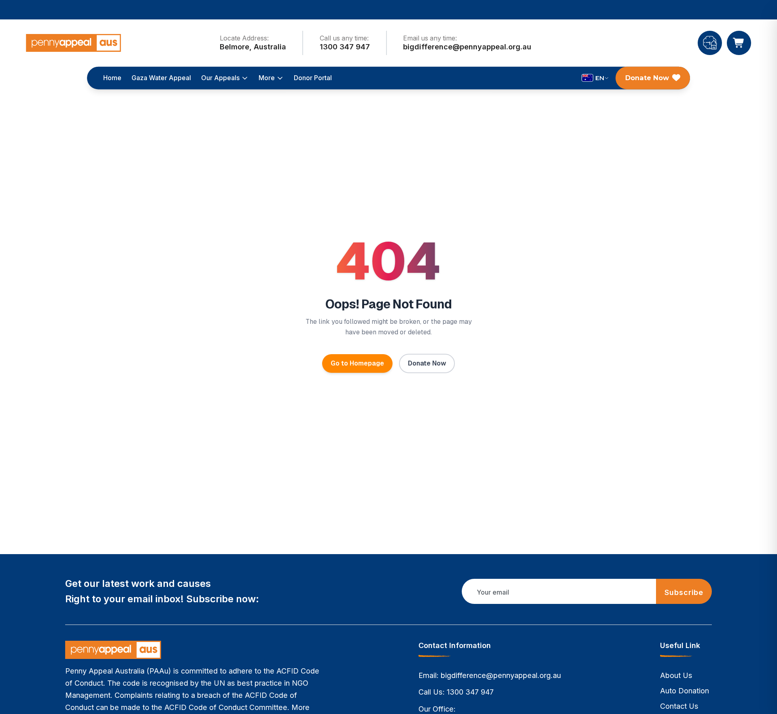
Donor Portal (313, 77)
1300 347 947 (470, 692)
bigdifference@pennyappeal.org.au (501, 675)
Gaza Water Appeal (161, 77)
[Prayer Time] (710, 43)
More (267, 77)
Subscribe (684, 592)
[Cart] (739, 43)
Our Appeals (220, 77)
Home (112, 77)
